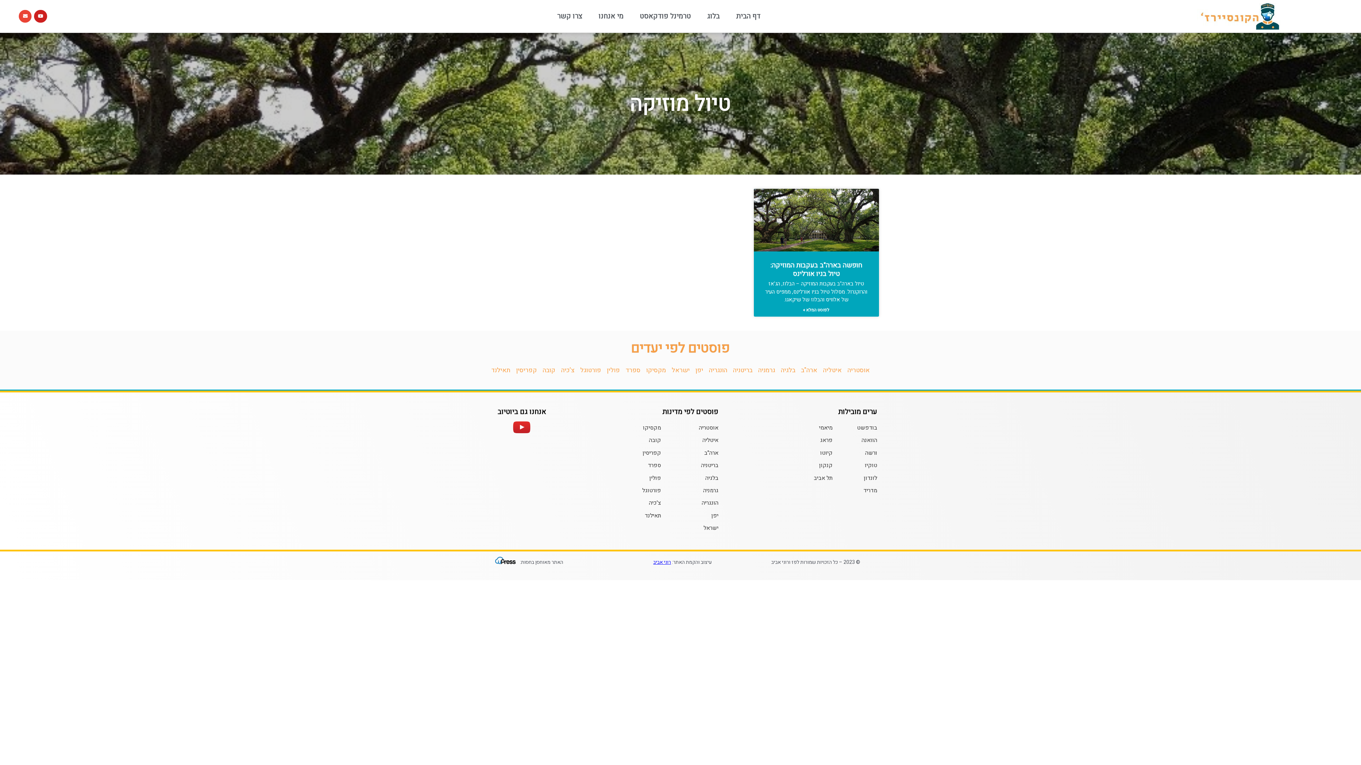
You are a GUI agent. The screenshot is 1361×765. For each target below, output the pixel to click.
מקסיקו (656, 370)
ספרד (633, 370)
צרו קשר (569, 16)
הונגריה (718, 370)
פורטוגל (590, 370)
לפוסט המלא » (816, 310)
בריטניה (742, 370)
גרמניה (766, 370)
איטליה (832, 370)
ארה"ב (809, 370)
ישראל (681, 370)
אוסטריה (858, 370)
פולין (613, 370)
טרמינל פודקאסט (665, 16)
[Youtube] (40, 16)
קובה (549, 370)
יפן (699, 370)
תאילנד (500, 370)
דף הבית (748, 16)
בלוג (713, 16)
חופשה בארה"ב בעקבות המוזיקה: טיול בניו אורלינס (816, 269)
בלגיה (788, 370)
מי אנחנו (611, 16)
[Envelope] (25, 16)
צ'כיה (568, 370)
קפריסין (526, 370)
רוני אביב (662, 562)
